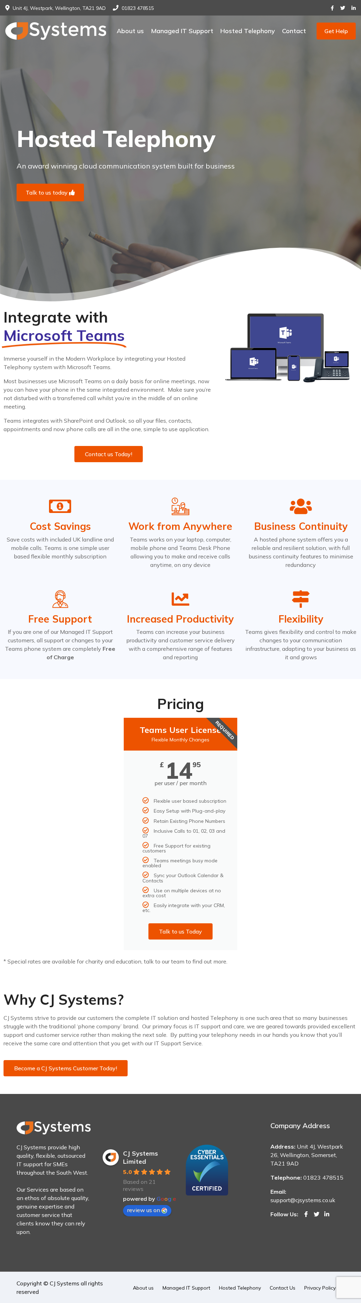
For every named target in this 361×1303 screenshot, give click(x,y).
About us (130, 31)
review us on (143, 1209)
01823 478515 (138, 8)
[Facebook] (332, 8)
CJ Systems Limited (140, 1157)
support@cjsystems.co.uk (302, 1200)
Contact (294, 31)
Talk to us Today (180, 931)
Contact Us (282, 1288)
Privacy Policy (320, 1288)
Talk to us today (47, 192)
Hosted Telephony (247, 31)
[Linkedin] (353, 8)
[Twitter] (342, 8)
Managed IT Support (182, 31)
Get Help (336, 31)
